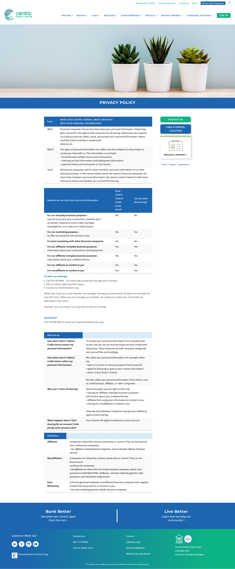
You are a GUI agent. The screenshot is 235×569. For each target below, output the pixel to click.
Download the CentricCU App (33, 554)
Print (164, 164)
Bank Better (58, 511)
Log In (223, 15)
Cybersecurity (133, 542)
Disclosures (79, 536)
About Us (150, 15)
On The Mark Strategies (193, 554)
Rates (194, 3)
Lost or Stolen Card (83, 547)
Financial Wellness (130, 15)
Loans (95, 15)
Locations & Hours (166, 3)
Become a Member (171, 15)
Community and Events (199, 15)
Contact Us (184, 3)
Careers (130, 536)
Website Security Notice (138, 553)
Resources (109, 15)
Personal (66, 15)
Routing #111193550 (145, 3)
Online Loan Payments (213, 3)
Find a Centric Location (175, 129)
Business (81, 15)
